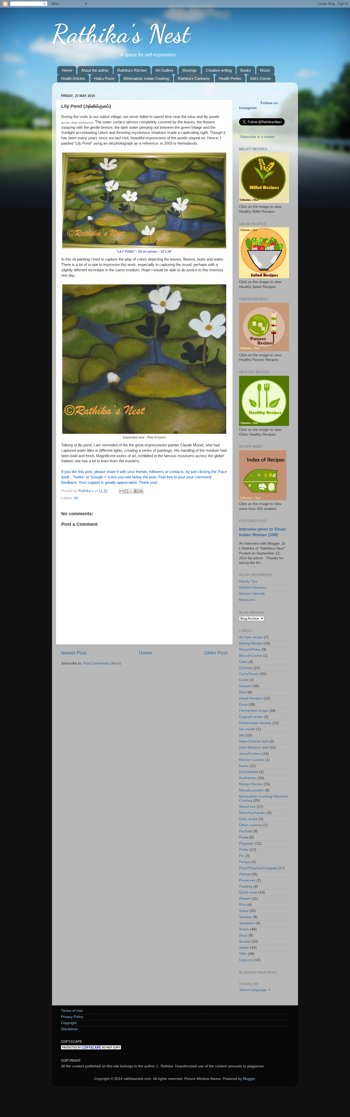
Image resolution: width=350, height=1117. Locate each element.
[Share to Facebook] (136, 491)
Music (265, 70)
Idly (242, 735)
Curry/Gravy (249, 674)
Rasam (245, 898)
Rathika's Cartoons (194, 78)
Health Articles (73, 78)
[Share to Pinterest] (140, 491)
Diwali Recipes (251, 698)
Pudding (245, 886)
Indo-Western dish (254, 747)
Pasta (243, 837)
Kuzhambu (247, 778)
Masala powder (251, 790)
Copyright (69, 1023)
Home (67, 70)
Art (76, 498)
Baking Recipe (250, 643)
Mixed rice (247, 807)
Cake (243, 662)
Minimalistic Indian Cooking (146, 78)
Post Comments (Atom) (102, 663)
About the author (95, 70)
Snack (244, 929)
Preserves (247, 880)
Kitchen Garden (251, 760)
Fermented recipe (253, 711)
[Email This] (121, 491)
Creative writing (219, 70)
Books (245, 70)
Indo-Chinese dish (254, 741)
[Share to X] (131, 491)
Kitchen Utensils (252, 594)
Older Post (216, 653)
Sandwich (247, 923)
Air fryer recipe (251, 637)
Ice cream (247, 729)
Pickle (244, 850)
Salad (243, 911)
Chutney (246, 668)
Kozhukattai (248, 772)
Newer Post (74, 653)
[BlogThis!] (126, 491)
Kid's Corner (260, 78)
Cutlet (244, 680)
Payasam (246, 843)
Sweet (244, 948)
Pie (241, 856)
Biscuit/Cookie (250, 656)
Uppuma (246, 960)
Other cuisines (250, 825)
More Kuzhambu (252, 813)
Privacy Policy (72, 1017)
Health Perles (230, 78)
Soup (243, 935)
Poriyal (244, 874)
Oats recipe (248, 819)
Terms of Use (72, 1011)
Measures (247, 600)
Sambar (245, 917)
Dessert (245, 686)
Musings (189, 70)
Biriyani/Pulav (250, 649)
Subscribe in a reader (257, 137)
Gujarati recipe (251, 717)
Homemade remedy (255, 723)
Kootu (244, 766)
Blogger (249, 1079)
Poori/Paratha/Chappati (258, 868)
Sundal (244, 941)
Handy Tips (248, 581)
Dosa (243, 704)
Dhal (242, 692)
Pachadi (245, 831)
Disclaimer (69, 1029)
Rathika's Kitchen (132, 70)
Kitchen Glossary (252, 587)
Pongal (244, 862)
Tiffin (243, 954)
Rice (242, 905)
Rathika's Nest (121, 33)
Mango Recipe (251, 784)
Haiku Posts (104, 78)
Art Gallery (164, 70)
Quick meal (248, 892)
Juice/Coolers (250, 754)
